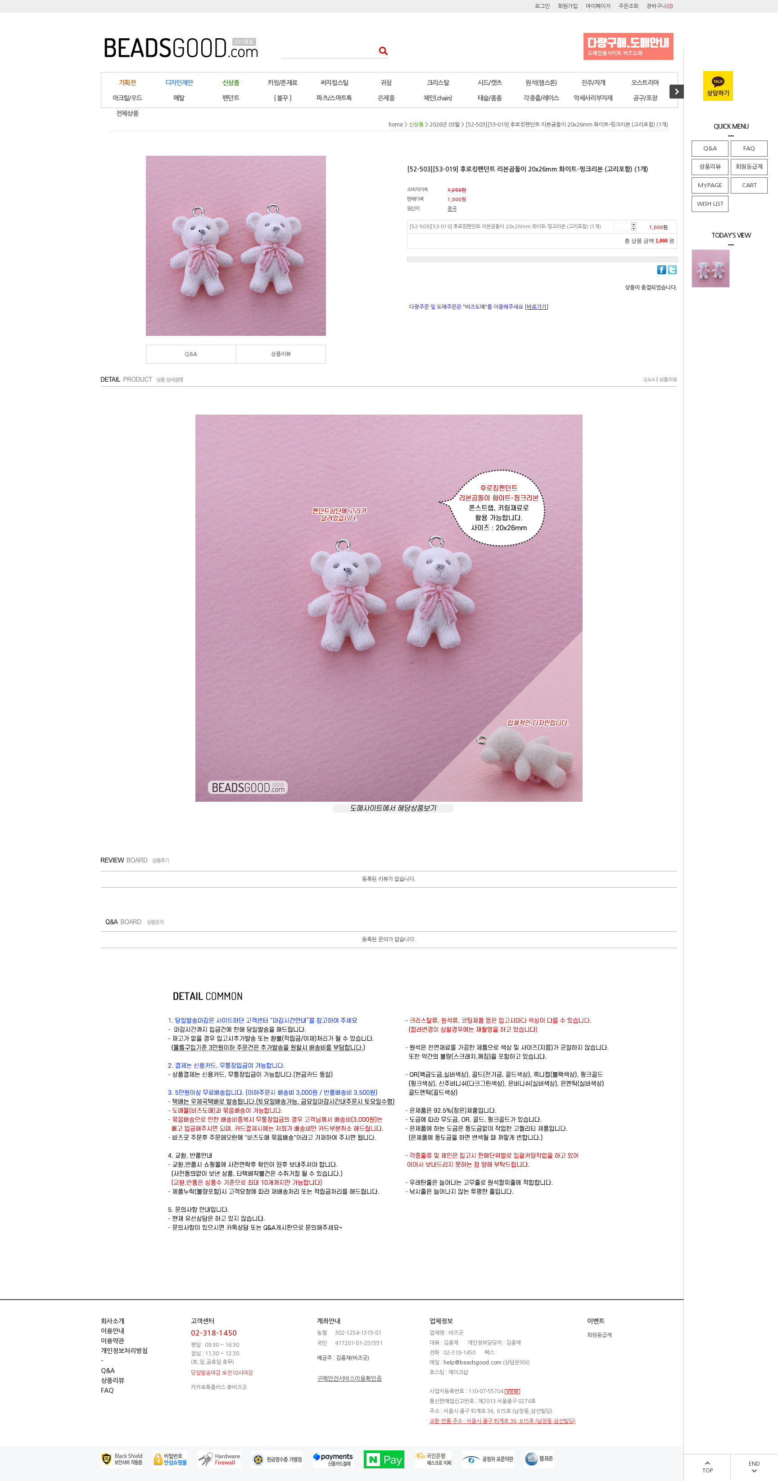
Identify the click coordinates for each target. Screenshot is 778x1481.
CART (749, 185)
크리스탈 (438, 83)
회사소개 (112, 1321)
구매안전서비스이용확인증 (349, 1379)
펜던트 (230, 98)
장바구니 (660, 6)
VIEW (512, 1392)
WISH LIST (710, 204)
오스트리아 (645, 83)
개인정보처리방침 (124, 1351)
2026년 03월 (445, 124)
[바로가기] (536, 307)
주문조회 (628, 6)
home (396, 124)
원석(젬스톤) (541, 83)
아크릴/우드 (127, 98)
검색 (380, 50)
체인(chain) (438, 98)
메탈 (179, 98)
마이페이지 (598, 6)
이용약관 (112, 1341)
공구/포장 (645, 98)
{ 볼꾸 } (283, 98)
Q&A (710, 148)
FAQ (749, 148)
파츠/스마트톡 (334, 98)
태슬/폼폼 (490, 98)
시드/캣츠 (490, 83)
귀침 (386, 83)
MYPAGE (710, 185)
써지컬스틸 (334, 83)
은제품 (386, 98)
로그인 (542, 6)
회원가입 (568, 6)
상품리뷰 (710, 167)
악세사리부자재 (593, 98)
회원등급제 (749, 167)
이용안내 (112, 1331)
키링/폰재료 (283, 83)
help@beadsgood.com (472, 1362)
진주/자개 (593, 83)
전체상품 (127, 113)
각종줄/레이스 (541, 98)
